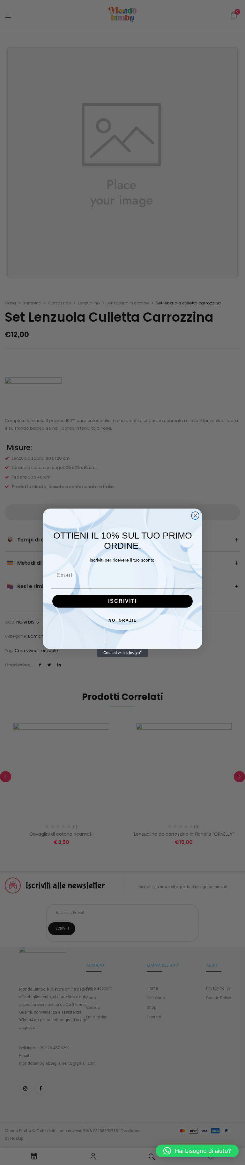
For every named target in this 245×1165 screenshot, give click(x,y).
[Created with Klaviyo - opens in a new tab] (122, 653)
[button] (197, 1151)
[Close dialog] (195, 515)
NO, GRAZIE (122, 620)
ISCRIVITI (122, 601)
